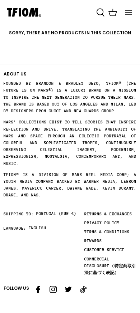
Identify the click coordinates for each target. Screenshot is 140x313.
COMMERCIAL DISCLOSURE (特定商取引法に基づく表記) (110, 266)
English (37, 228)
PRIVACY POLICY (102, 223)
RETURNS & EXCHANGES (108, 214)
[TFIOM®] (24, 12)
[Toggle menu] (128, 12)
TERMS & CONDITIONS (107, 232)
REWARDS (93, 241)
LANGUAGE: (15, 228)
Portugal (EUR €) (56, 213)
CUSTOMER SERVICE (104, 250)
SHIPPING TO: (19, 214)
